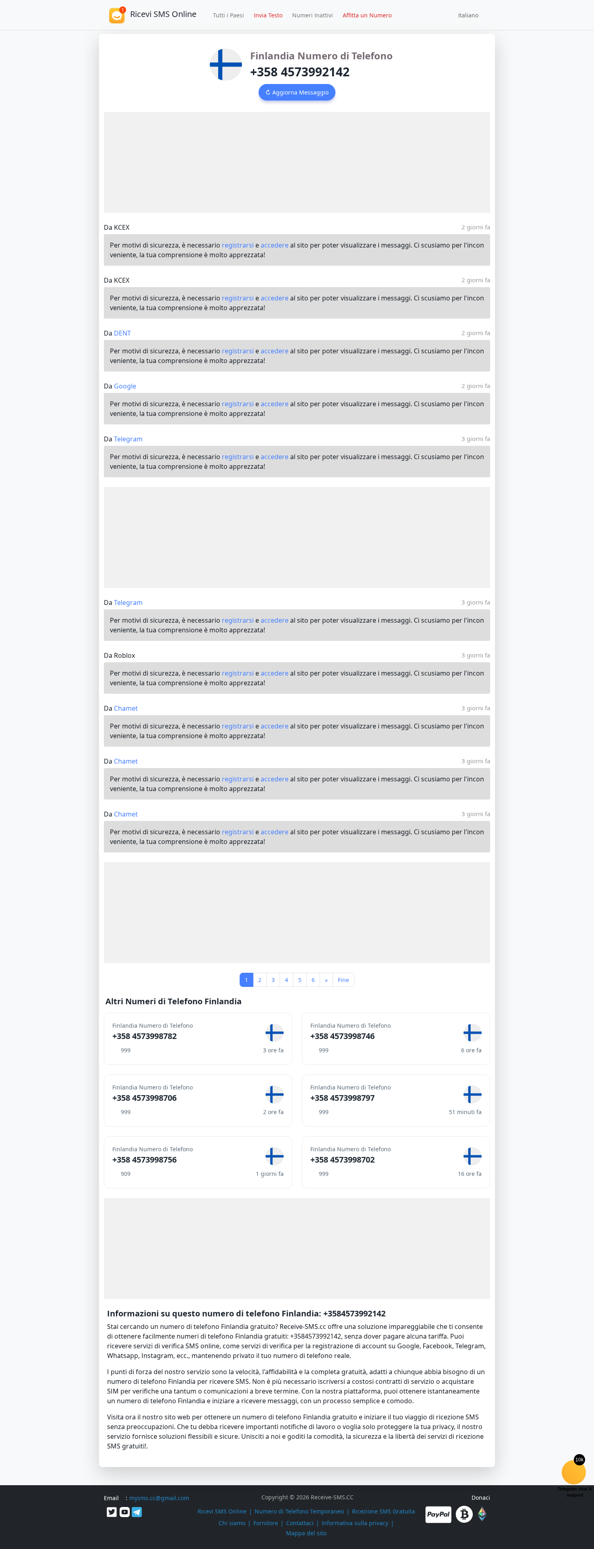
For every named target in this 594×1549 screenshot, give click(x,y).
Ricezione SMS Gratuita (383, 1511)
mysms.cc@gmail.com (159, 1498)
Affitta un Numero (367, 15)
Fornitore (265, 1523)
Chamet (126, 708)
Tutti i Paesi (228, 15)
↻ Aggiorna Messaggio (297, 92)
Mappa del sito (306, 1533)
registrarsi (238, 245)
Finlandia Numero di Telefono (321, 55)
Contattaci (300, 1523)
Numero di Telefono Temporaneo (299, 1511)
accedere (275, 245)
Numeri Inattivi (312, 15)
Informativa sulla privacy (355, 1523)
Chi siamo (232, 1523)
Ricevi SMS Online (222, 1511)
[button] (465, 15)
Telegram (128, 438)
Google (125, 386)
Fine (343, 980)
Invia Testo (268, 15)
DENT (122, 333)
